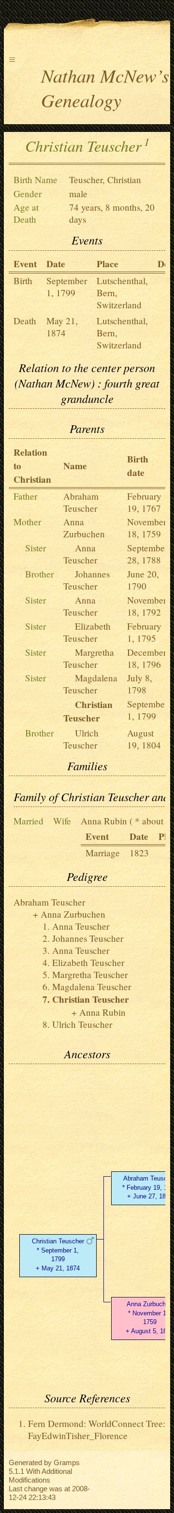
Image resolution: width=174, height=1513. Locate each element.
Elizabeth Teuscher (87, 632)
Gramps (67, 1462)
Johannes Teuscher (86, 580)
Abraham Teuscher (81, 502)
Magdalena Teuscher (90, 684)
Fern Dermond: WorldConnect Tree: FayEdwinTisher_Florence (96, 1429)
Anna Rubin (104, 821)
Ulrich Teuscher (81, 739)
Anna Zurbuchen (84, 528)
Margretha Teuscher (88, 658)
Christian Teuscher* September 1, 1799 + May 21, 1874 (58, 1255)
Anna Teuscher (80, 554)
